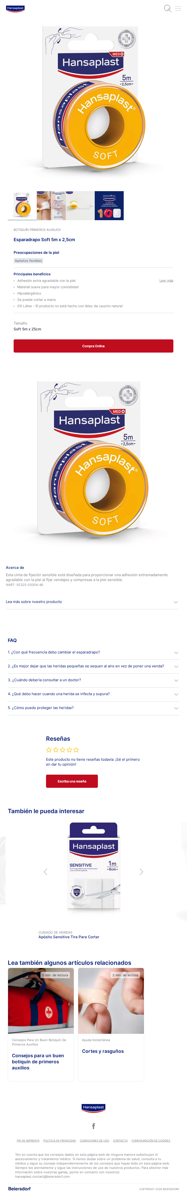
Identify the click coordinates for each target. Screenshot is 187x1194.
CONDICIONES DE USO (94, 1140)
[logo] (15, 9)
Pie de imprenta (28, 1140)
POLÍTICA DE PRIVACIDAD (59, 1140)
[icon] (93, 1126)
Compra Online (93, 346)
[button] (92, 602)
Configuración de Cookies (150, 1140)
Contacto (120, 1140)
